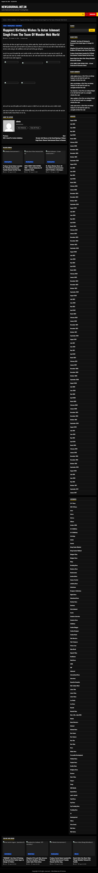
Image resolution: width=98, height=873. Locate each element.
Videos (72, 821)
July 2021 (72, 343)
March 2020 (73, 401)
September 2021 (74, 336)
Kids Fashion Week (74, 686)
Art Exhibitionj (73, 532)
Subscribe (92, 14)
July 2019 (72, 431)
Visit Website (22, 128)
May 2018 (72, 482)
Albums (72, 521)
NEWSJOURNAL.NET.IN (14, 7)
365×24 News (73, 507)
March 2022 (73, 314)
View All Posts (34, 128)
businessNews (73, 576)
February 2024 (73, 230)
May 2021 (72, 350)
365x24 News (31, 854)
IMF (71, 667)
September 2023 (74, 248)
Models (72, 719)
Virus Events (73, 824)
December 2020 (74, 368)
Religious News (74, 770)
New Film (72, 740)
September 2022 (74, 292)
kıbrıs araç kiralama (75, 83)
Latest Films (73, 693)
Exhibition (72, 624)
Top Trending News (74, 806)
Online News (73, 751)
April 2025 (72, 179)
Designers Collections (75, 591)
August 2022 (73, 295)
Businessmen (73, 573)
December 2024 (74, 193)
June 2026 (72, 128)
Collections (73, 587)
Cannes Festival (74, 580)
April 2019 (72, 441)
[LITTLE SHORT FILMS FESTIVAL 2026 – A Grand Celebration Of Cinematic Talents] (34, 157)
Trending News (73, 810)
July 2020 (72, 387)
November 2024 (74, 197)
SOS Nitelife (73, 788)
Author (72, 540)
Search (72, 26)
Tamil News (73, 799)
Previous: (12, 137)
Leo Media (72, 700)
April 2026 (73, 135)
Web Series (73, 832)
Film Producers (74, 642)
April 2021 (72, 354)
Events (72, 613)
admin (6, 38)
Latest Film (73, 689)
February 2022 (73, 317)
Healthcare (73, 657)
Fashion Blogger (74, 627)
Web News (72, 828)
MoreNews (54, 871)
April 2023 (72, 266)
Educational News (74, 598)
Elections (72, 605)
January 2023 (73, 277)
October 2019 (73, 420)
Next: (51, 138)
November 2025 (74, 153)
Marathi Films (73, 711)
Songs (71, 784)
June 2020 (72, 390)
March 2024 (73, 226)
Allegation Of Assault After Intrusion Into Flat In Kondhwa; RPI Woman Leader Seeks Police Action (82, 49)
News (71, 748)
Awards (72, 543)
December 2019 (74, 412)
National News (73, 729)
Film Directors (73, 638)
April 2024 (72, 222)
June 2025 (72, 171)
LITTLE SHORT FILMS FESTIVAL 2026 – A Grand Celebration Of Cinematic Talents (33, 168)
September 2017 (74, 489)
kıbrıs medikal (74, 98)
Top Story (72, 802)
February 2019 (73, 449)
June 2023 (72, 259)
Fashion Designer (74, 631)
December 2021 (74, 325)
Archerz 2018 (73, 525)
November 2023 (74, 241)
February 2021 (73, 361)
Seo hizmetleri (74, 91)
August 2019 (73, 427)
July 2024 (72, 212)
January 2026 (73, 146)
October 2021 (73, 332)
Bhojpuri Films (73, 554)
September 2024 (74, 204)
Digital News (73, 594)
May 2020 (72, 394)
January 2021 (73, 365)
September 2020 (74, 379)
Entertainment (73, 609)
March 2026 (73, 139)
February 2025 (73, 186)
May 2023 (72, 263)
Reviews (72, 773)
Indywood (72, 671)
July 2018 (72, 474)
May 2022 (72, 306)
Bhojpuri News (73, 558)
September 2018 (74, 467)
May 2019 (72, 438)
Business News (74, 569)
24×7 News (73, 503)
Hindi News (73, 660)
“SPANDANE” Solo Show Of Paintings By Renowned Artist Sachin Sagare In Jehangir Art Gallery (82, 43)
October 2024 (73, 201)
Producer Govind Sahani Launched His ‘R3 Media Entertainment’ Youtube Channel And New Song (12, 168)
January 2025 (73, 190)
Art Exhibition (73, 529)
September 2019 (74, 423)
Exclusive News (74, 620)
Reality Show (73, 766)
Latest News (19, 25)
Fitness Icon (73, 646)
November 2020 (74, 372)
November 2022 (74, 285)
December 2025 (74, 149)
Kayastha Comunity (75, 682)
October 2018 (73, 463)
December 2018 (74, 456)
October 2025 (73, 157)
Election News (73, 602)
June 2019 (72, 434)
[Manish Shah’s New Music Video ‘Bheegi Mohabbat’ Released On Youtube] (84, 848)
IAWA (71, 664)
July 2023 (72, 255)
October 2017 (73, 485)
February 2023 (73, 274)
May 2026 (72, 131)
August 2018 (73, 471)
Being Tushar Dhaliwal (75, 547)
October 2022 (73, 288)
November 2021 (74, 328)
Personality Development (76, 755)
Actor (71, 510)
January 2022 (73, 321)
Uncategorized (73, 817)
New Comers (73, 737)
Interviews (73, 678)
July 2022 (72, 299)
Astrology (72, 536)
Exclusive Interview (75, 616)
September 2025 (74, 160)
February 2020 (74, 405)
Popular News (73, 762)
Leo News (72, 704)
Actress (72, 518)
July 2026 (72, 124)
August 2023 (73, 252)
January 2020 (73, 409)
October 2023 (73, 244)
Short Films (73, 777)
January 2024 (73, 233)
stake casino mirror (75, 106)
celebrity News (74, 584)
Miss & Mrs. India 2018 (75, 715)
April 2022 (72, 310)
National (72, 726)
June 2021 (72, 347)
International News (75, 675)
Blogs (71, 562)
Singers (72, 781)
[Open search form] (83, 14)
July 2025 (72, 168)
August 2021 (73, 339)
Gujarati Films (73, 653)
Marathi (72, 708)
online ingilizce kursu (76, 76)
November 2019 (74, 416)
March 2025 (73, 182)
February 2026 (74, 142)
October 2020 (73, 376)
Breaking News (11, 25)
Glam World (73, 649)
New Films (72, 744)
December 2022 (74, 281)
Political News (73, 759)
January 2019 (73, 452)
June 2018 (72, 478)
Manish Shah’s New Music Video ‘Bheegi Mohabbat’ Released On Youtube (82, 860)
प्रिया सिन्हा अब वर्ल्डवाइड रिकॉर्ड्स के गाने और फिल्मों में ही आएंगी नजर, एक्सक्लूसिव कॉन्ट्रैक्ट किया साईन (82, 78)
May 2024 (72, 219)
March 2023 (73, 270)
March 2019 (73, 445)
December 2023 (74, 237)
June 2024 (72, 215)
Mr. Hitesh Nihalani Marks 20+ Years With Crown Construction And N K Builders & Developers (54, 168)
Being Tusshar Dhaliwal (76, 551)
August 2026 (73, 120)
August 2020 (73, 383)
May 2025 (72, 175)
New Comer (73, 733)
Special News (73, 792)
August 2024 (73, 208)
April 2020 (73, 398)
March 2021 (73, 358)
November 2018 (74, 460)
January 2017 (73, 493)
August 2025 (73, 164)
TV (70, 813)
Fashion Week (73, 635)
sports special (73, 795)
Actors (5, 25)
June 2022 (72, 303)
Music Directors (74, 722)
